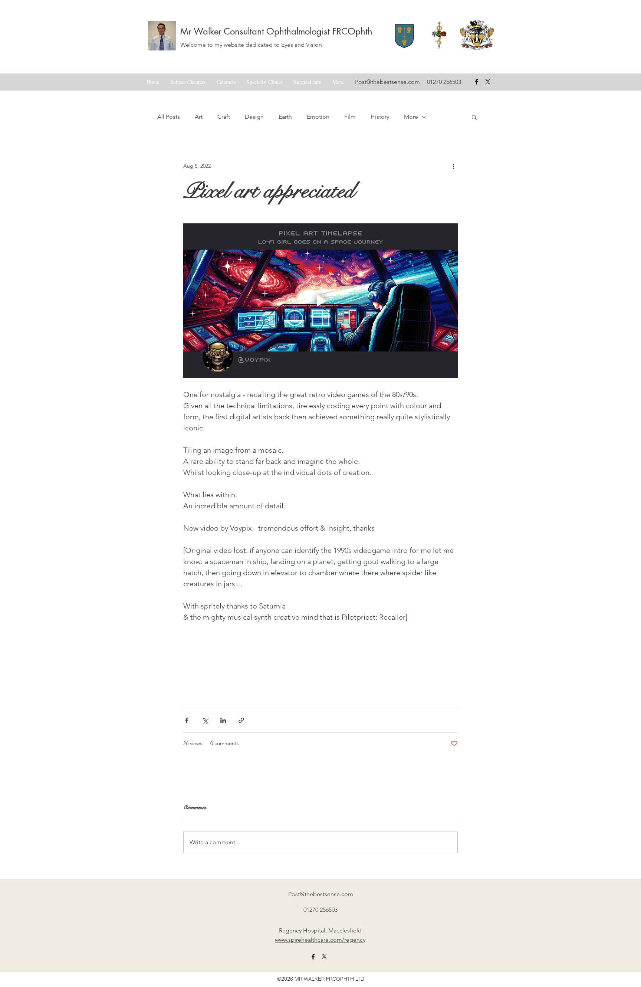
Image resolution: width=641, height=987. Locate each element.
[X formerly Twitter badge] (488, 81)
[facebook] (476, 81)
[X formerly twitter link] (324, 956)
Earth (285, 116)
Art (199, 116)
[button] (474, 117)
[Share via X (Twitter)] (204, 720)
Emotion (318, 116)
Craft (223, 116)
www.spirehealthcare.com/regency (320, 939)
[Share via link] (241, 720)
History (380, 116)
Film (350, 116)
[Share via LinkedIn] (223, 720)
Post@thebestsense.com (387, 81)
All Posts (168, 116)
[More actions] (453, 165)
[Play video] (320, 300)
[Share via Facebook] (186, 720)
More (411, 116)
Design (254, 116)
